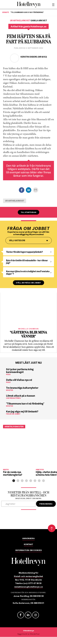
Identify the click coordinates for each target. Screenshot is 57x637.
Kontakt (28, 545)
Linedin (28, 615)
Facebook (20, 615)
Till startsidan (28, 212)
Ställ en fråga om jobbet (28, 283)
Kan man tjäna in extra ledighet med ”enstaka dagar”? (28, 272)
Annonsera (28, 539)
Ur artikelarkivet (14, 200)
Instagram (35, 615)
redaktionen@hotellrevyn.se (28, 586)
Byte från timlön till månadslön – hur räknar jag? (27, 261)
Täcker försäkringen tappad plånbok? (24, 251)
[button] (14, 480)
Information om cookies (28, 550)
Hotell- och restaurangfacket (28, 576)
